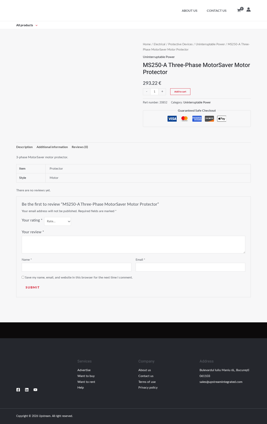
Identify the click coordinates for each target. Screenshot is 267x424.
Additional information (52, 147)
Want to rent (86, 381)
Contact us (217, 10)
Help (80, 387)
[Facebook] (18, 390)
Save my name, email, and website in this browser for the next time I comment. (79, 277)
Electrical (159, 44)
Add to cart (180, 91)
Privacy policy (148, 387)
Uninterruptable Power (210, 44)
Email (140, 259)
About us (189, 10)
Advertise (83, 370)
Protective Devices (180, 44)
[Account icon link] (248, 9)
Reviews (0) (80, 147)
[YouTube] (35, 390)
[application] (36, 25)
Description (24, 147)
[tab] (24, 146)
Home (147, 44)
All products (25, 25)
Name (27, 259)
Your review (33, 232)
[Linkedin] (27, 390)
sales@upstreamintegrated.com (221, 381)
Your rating (32, 220)
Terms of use (147, 381)
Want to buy (86, 376)
